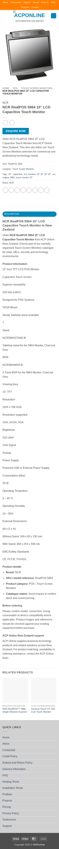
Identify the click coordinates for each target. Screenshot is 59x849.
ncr (53, 174)
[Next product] (5, 122)
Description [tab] (11, 214)
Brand (36, 2)
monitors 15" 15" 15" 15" (39, 174)
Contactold (8, 750)
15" (9, 174)
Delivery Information (14, 769)
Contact (35, 7)
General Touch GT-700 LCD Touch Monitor (43, 710)
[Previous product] (11, 122)
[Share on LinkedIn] (41, 190)
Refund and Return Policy (17, 762)
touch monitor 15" (24, 177)
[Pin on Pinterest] (29, 190)
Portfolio (25, 7)
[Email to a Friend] (23, 190)
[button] (4, 16)
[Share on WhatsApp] (5, 190)
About (5, 2)
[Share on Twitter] (17, 190)
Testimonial (15, 2)
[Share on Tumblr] (46, 190)
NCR (5, 102)
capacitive (17, 174)
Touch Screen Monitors (36, 88)
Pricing (6, 807)
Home (5, 88)
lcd (25, 174)
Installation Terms (12, 788)
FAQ (53, 2)
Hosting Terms (10, 781)
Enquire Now (16, 131)
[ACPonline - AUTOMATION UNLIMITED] (29, 14)
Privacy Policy (10, 813)
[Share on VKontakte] (35, 190)
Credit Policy (9, 756)
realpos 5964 (8, 177)
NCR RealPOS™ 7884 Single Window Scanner (14, 710)
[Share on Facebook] (11, 190)
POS (15, 88)
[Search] (53, 16)
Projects (45, 2)
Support (27, 2)
